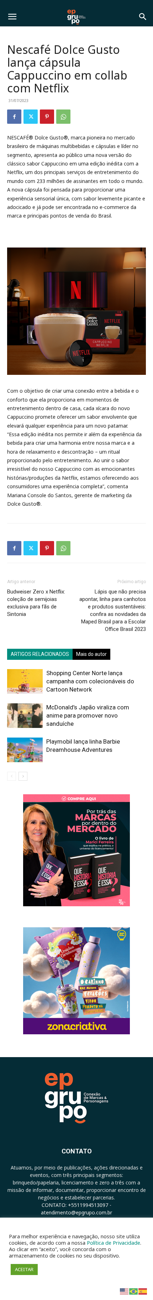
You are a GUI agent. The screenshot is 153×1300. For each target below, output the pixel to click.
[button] (12, 16)
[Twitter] (30, 116)
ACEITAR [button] (24, 1269)
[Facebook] (14, 116)
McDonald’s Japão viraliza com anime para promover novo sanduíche (87, 715)
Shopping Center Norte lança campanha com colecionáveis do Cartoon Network (90, 681)
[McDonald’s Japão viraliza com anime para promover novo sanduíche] (25, 715)
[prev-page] (11, 776)
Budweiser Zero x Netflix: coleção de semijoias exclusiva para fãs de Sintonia (36, 602)
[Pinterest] (47, 116)
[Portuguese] (133, 1291)
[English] (124, 1291)
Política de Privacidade (113, 1242)
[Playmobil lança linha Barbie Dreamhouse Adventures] (25, 750)
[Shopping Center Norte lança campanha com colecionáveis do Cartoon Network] (25, 681)
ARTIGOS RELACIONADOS (40, 654)
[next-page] (23, 776)
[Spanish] (143, 1291)
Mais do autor (91, 654)
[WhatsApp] (63, 116)
